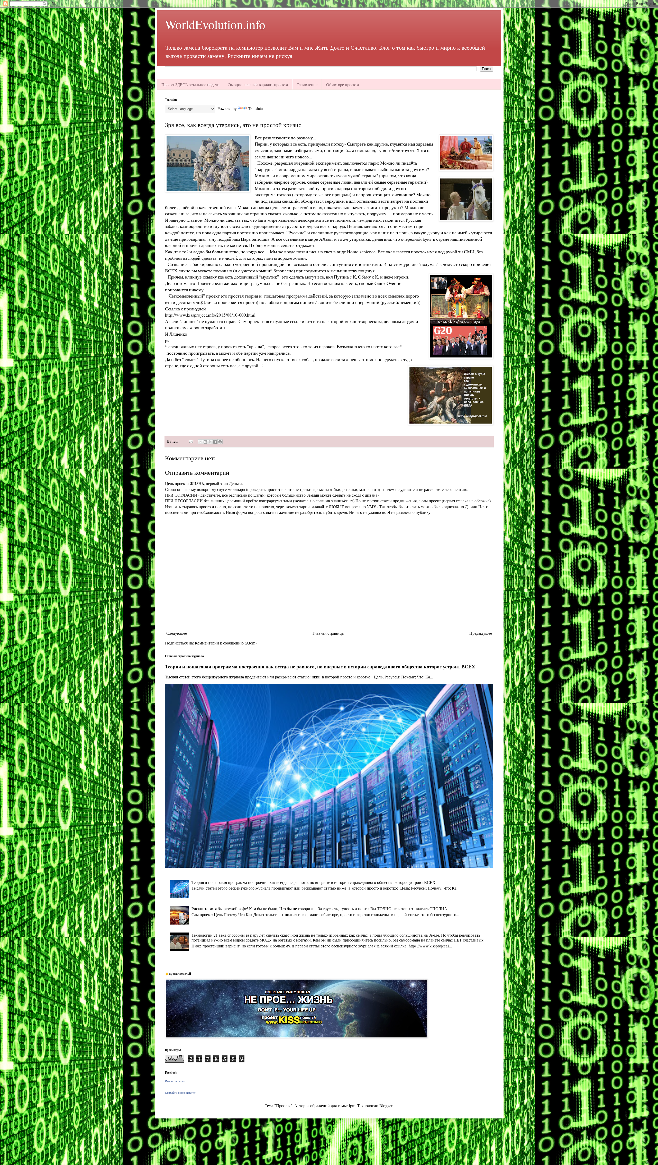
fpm (352, 1105)
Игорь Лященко (175, 1081)
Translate (255, 108)
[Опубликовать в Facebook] (215, 441)
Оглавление (307, 84)
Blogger (385, 1105)
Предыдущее (480, 633)
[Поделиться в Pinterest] (220, 441)
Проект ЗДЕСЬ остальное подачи (190, 84)
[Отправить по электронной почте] (200, 441)
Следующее (176, 633)
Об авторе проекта (342, 84)
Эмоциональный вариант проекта (258, 84)
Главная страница (328, 633)
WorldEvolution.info (215, 24)
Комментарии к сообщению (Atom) (226, 643)
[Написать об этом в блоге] (205, 441)
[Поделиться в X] (210, 441)
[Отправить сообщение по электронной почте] (190, 441)
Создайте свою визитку (180, 1092)
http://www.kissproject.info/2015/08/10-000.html (210, 315)
